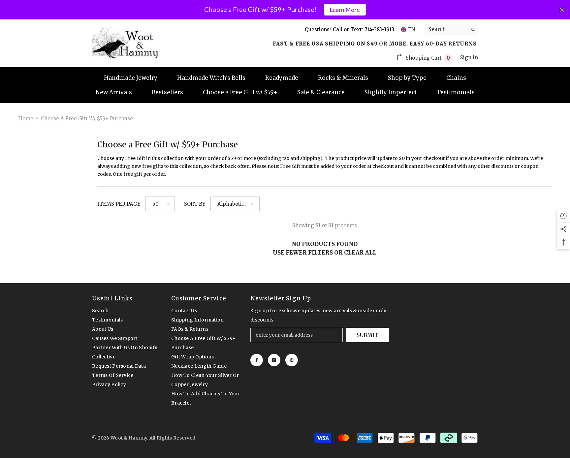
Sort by (195, 204)
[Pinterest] (291, 360)
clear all (360, 252)
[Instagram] (274, 360)
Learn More (345, 9)
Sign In (469, 57)
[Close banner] (562, 10)
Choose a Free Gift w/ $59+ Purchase (87, 118)
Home (25, 118)
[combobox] (446, 29)
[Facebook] (256, 360)
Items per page (119, 204)
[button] (160, 204)
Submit (367, 335)
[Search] (451, 29)
